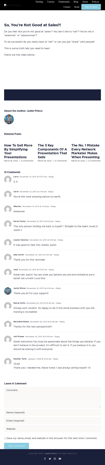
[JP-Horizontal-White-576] (14, 5)
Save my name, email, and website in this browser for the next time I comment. (52, 438)
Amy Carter (19, 255)
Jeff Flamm (19, 336)
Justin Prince (35, 110)
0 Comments (27, 161)
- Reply (50, 177)
